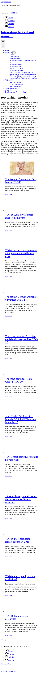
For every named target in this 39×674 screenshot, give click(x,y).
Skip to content (6, 2)
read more (8, 194)
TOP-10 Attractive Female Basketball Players (19, 216)
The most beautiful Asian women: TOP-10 (18, 380)
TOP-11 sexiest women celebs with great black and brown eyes (21, 253)
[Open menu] (3, 42)
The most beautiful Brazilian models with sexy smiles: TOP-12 (21, 339)
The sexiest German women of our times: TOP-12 (21, 298)
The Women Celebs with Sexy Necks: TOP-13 (21, 181)
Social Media (13, 13)
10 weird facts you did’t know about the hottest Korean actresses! (21, 499)
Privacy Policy (6, 664)
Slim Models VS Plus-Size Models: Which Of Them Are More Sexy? (20, 419)
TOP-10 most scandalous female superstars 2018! (18, 540)
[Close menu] (3, 46)
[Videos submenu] (11, 80)
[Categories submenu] (13, 52)
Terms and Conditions (8, 671)
